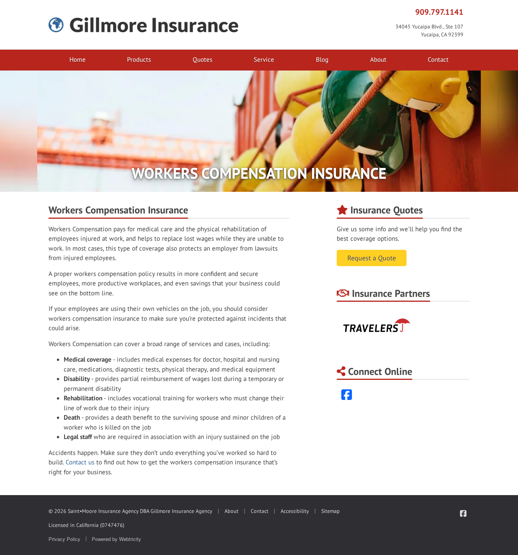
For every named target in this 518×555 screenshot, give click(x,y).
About (378, 59)
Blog (322, 59)
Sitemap (330, 511)
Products (139, 59)
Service (264, 59)
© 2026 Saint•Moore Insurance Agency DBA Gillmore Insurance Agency (130, 511)
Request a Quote (371, 258)
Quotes (202, 59)
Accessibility (295, 511)
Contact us (80, 462)
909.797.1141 (439, 11)
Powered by (116, 538)
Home (77, 59)
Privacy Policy (64, 538)
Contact (438, 59)
